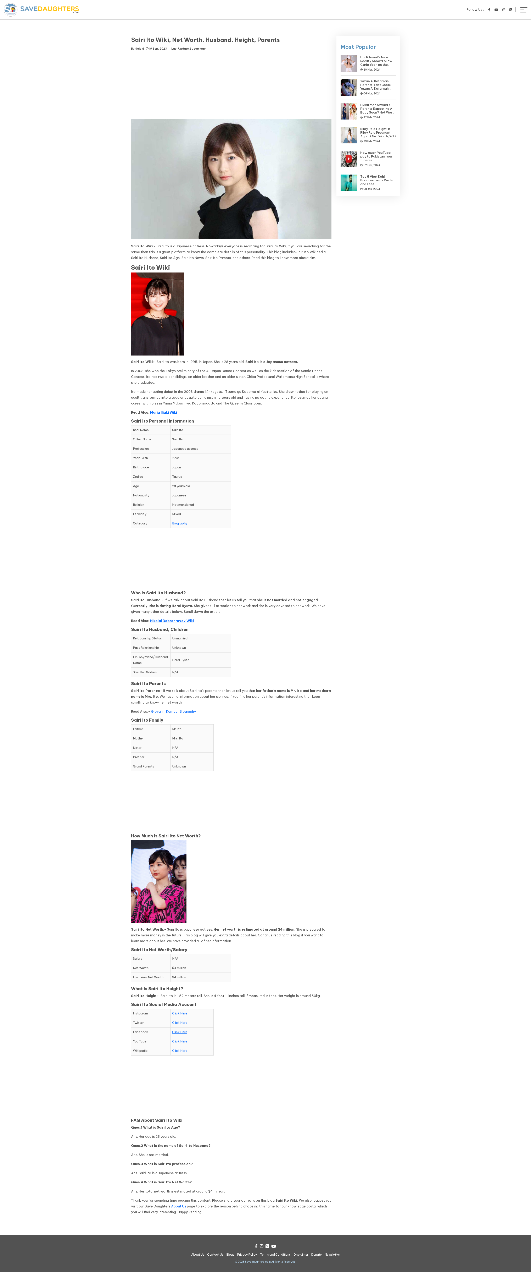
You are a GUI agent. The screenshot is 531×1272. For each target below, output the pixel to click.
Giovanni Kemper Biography (173, 711)
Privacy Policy (247, 1254)
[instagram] (503, 9)
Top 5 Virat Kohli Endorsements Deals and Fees (376, 180)
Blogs (230, 1254)
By (137, 48)
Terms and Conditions (275, 1254)
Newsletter (332, 1254)
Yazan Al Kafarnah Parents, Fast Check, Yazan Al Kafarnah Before (376, 86)
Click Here (179, 1013)
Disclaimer (301, 1254)
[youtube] (496, 9)
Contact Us (215, 1254)
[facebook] (489, 9)
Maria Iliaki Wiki (163, 412)
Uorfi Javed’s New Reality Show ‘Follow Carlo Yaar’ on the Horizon (376, 62)
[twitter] (510, 9)
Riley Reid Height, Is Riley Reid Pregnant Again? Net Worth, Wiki (378, 132)
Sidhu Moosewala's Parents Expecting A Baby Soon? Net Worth (378, 108)
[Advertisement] (231, 85)
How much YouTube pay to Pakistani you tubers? (376, 156)
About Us (178, 1206)
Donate (316, 1254)
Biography (180, 523)
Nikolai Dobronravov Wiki (172, 621)
